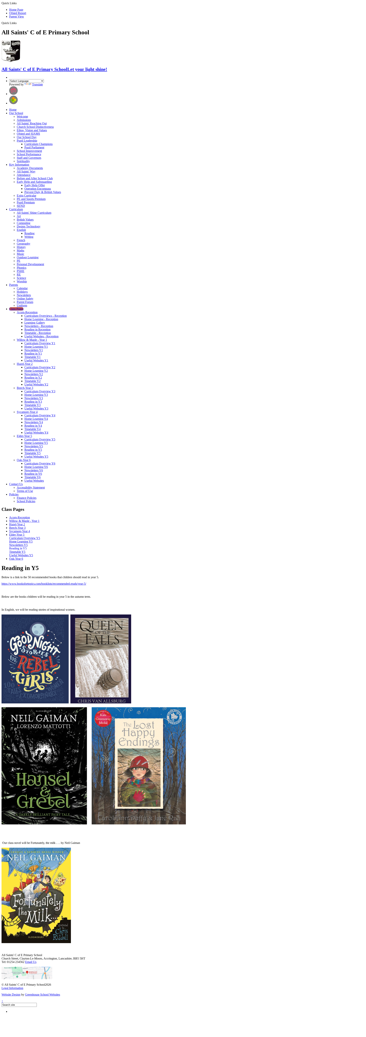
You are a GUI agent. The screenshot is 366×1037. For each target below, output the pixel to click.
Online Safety (25, 298)
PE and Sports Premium (31, 199)
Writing (28, 236)
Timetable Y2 (32, 381)
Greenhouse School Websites (42, 994)
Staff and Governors (29, 157)
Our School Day (27, 137)
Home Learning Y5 (36, 442)
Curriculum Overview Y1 (39, 343)
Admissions (24, 120)
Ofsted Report (17, 13)
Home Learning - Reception (41, 319)
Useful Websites (34, 480)
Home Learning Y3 (36, 394)
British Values (25, 219)
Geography (23, 243)
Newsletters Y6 (33, 470)
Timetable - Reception (37, 333)
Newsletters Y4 (33, 422)
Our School (16, 113)
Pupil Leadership (27, 140)
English (21, 229)
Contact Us (16, 484)
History (21, 247)
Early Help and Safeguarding (34, 181)
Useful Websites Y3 (36, 408)
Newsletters (24, 295)
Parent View (16, 16)
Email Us (30, 962)
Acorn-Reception (27, 312)
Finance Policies (26, 497)
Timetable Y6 (32, 477)
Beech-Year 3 (25, 387)
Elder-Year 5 (24, 436)
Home (13, 109)
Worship (22, 281)
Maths (20, 250)
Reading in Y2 (33, 377)
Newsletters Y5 (33, 446)
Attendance (23, 175)
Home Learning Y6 (36, 467)
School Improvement (29, 150)
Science (21, 278)
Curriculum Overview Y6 (39, 463)
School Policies (26, 501)
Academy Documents (30, 168)
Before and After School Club (35, 178)
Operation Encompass (37, 188)
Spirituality (23, 161)
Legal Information (12, 988)
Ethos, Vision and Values (32, 130)
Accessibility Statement (31, 487)
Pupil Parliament (34, 147)
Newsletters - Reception (38, 326)
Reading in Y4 (33, 425)
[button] (18, 23)
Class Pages (16, 308)
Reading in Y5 (33, 449)
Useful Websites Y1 (36, 360)
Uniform (22, 305)
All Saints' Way (26, 171)
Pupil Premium (26, 202)
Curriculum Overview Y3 (39, 391)
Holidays (22, 291)
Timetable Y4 (32, 429)
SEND (21, 205)
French (21, 240)
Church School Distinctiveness (35, 126)
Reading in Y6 (33, 473)
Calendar (22, 288)
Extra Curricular (26, 195)
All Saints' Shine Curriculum (34, 212)
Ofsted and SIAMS (28, 133)
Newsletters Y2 (33, 374)
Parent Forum (25, 302)
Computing (23, 223)
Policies (13, 494)
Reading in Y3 (33, 401)
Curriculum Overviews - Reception (45, 315)
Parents (13, 284)
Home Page (16, 9)
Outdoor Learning (28, 257)
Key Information (19, 164)
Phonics (21, 267)
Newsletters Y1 (33, 350)
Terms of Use (25, 491)
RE (19, 274)
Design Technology (28, 226)
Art (19, 216)
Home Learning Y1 (36, 346)
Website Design (11, 994)
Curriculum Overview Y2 (39, 367)
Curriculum (16, 209)
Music (20, 254)
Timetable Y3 (32, 405)
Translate (37, 84)
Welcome (22, 116)
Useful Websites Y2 (36, 384)
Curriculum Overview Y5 (39, 439)
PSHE (20, 271)
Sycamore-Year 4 (27, 412)
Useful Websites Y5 (36, 456)
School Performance (29, 154)
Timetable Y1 (32, 357)
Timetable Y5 (32, 453)
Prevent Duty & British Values (42, 192)
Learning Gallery (34, 322)
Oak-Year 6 (24, 460)
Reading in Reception (37, 329)
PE (18, 260)
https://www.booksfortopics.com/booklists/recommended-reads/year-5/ (44, 583)
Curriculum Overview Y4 (39, 415)
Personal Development (30, 264)
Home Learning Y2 (36, 370)
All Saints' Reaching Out (32, 123)
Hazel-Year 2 (25, 363)
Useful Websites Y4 (36, 432)
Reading (29, 233)
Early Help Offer (34, 185)
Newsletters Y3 (33, 398)
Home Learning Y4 (36, 418)
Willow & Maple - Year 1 (32, 339)
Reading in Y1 (33, 353)
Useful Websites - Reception (41, 336)
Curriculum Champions (38, 144)
